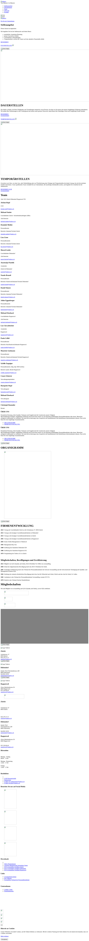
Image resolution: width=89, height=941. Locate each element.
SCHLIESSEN (5, 115)
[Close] (5, 49)
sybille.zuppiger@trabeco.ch (8, 372)
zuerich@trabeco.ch (6, 272)
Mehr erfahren (5, 936)
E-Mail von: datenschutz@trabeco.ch (14, 781)
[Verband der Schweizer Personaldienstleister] (16, 594)
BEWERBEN (5, 42)
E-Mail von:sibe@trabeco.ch (12, 783)
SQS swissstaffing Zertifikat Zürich (14, 867)
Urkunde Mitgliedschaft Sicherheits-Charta (16, 865)
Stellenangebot (8, 6)
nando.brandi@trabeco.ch (8, 284)
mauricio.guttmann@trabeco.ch (9, 360)
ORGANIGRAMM (9, 422)
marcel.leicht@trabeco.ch (8, 259)
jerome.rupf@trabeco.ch (7, 209)
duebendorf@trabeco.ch (7, 309)
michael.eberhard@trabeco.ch (9, 322)
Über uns (6, 10)
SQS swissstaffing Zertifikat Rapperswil (15, 870)
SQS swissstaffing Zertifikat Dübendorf (15, 868)
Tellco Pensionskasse (10, 864)
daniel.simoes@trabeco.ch (8, 297)
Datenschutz (7, 780)
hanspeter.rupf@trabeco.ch (8, 392)
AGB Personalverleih (10, 778)
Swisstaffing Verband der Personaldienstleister (16, 880)
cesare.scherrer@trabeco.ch (8, 382)
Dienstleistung (8, 7)
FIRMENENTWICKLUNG (12, 424)
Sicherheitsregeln (9, 891)
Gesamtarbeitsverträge (10, 877)
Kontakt (6, 12)
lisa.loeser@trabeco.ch (7, 246)
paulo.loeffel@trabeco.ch (8, 347)
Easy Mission (8, 878)
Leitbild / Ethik (8, 889)
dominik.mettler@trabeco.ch (8, 234)
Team (5, 9)
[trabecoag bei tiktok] (44, 922)
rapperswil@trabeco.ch (7, 335)
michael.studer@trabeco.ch (8, 221)
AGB (10, 189)
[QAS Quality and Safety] (8, 600)
